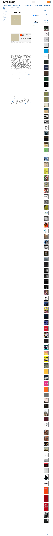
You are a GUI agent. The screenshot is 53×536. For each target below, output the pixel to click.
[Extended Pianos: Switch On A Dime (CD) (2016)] (46, 394)
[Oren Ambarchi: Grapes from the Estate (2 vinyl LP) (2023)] (46, 236)
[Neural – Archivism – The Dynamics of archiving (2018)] (46, 347)
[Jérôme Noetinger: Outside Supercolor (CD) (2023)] (46, 218)
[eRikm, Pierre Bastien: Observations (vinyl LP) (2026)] (46, 443)
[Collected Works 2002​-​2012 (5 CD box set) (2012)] (46, 84)
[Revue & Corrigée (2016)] (46, 377)
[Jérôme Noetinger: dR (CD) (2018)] (46, 353)
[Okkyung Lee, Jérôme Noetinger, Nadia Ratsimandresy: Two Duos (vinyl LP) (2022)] (46, 264)
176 (30, 102)
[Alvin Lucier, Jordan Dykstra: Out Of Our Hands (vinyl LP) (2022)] (46, 483)
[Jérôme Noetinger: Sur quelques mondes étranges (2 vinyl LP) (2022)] (46, 253)
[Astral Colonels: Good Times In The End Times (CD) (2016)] (46, 389)
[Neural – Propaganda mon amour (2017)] (46, 359)
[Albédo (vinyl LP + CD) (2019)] (46, 45)
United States (46, 20)
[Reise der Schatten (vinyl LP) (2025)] (46, 28)
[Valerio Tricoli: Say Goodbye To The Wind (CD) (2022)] (46, 247)
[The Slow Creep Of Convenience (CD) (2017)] (46, 73)
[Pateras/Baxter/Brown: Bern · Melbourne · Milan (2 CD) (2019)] (46, 328)
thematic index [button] (47, 5)
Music (45, 10)
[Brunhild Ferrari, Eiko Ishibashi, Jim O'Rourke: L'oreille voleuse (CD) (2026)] (46, 99)
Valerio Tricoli (25, 101)
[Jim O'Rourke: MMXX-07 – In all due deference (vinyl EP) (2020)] (46, 127)
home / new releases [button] (7, 5)
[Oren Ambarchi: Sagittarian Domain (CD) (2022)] (46, 270)
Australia (45, 8)
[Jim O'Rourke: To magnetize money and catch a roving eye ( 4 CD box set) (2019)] (46, 138)
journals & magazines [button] (38, 5)
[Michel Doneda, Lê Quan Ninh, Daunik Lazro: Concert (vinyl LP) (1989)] (46, 424)
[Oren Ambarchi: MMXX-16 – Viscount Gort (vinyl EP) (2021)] (46, 298)
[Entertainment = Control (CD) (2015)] (46, 78)
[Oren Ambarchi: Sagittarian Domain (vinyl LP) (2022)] (46, 275)
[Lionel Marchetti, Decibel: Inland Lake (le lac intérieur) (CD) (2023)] (46, 201)
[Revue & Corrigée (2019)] (46, 322)
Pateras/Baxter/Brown (26, 103)
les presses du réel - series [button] (18, 5)
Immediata (17, 7)
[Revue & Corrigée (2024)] (46, 178)
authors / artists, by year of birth (5, 10)
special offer (35, 22)
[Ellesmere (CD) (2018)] (46, 50)
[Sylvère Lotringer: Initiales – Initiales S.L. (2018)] (46, 514)
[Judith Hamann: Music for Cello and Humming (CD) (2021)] (46, 316)
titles (4, 13)
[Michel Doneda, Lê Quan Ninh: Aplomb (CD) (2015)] (46, 400)
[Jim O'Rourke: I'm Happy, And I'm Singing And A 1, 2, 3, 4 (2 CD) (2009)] (46, 149)
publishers (12, 7)
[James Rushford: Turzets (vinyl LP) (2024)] (46, 184)
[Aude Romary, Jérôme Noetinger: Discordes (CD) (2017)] (46, 365)
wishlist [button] (37, 15)
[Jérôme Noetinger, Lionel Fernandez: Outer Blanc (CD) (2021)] (46, 281)
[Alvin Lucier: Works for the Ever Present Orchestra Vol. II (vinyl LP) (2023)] (46, 449)
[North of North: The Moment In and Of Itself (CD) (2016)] (46, 383)
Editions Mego (15, 90)
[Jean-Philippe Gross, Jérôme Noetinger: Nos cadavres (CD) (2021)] (46, 303)
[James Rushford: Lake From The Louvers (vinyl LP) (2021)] (46, 292)
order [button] (34, 15)
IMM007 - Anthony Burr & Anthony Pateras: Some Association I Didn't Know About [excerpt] (24, 42)
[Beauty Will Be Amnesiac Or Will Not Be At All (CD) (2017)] (46, 67)
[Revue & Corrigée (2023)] (46, 224)
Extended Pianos (13, 100)
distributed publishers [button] (29, 5)
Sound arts (45, 18)
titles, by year (5, 14)
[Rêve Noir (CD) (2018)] (46, 56)
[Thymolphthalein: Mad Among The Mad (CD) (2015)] (46, 418)
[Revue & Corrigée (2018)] (46, 334)
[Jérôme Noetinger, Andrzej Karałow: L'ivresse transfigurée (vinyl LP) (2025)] (46, 164)
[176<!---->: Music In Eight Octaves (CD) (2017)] (46, 371)
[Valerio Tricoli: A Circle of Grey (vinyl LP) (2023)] (46, 207)
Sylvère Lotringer (26, 74)
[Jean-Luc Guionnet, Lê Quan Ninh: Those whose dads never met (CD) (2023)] (46, 196)
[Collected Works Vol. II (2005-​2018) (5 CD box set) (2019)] (46, 39)
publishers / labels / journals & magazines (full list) (5, 18)
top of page (49, 534)
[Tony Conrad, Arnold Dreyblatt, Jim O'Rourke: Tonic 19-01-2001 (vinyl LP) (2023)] (46, 116)
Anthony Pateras (16, 11)
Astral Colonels (13, 101)
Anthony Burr (15, 9)
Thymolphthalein (16, 98)
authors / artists (4, 8)
